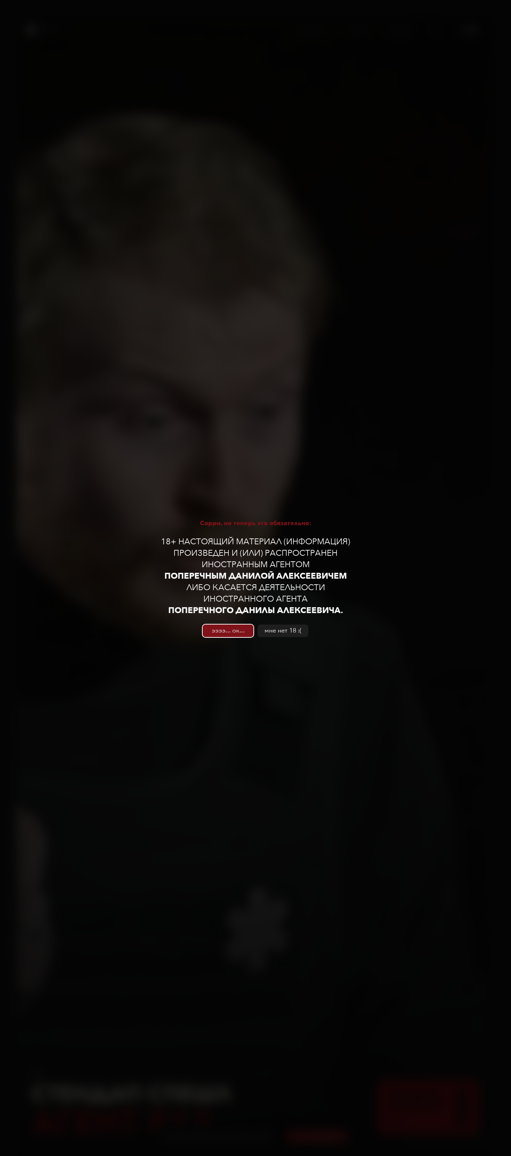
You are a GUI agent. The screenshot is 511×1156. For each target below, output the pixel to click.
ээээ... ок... (228, 630)
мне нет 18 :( (283, 630)
